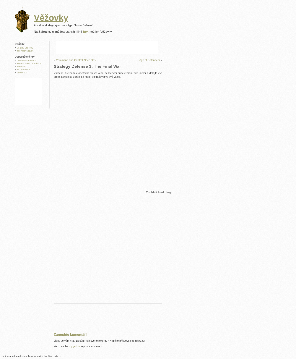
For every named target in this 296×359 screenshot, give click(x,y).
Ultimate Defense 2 (26, 60)
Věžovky (51, 18)
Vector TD (21, 72)
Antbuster (21, 66)
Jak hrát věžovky (25, 51)
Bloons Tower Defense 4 (29, 63)
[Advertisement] (107, 47)
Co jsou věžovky (25, 48)
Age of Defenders (149, 60)
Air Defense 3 (23, 69)
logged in (74, 346)
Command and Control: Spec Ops (76, 60)
